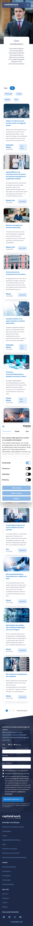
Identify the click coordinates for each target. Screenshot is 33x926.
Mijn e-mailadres (6, 763)
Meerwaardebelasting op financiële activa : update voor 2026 (16, 576)
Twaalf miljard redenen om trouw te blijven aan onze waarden (15, 527)
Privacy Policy (10, 805)
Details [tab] (17, 431)
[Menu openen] (28, 5)
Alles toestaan (16, 488)
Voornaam (5, 755)
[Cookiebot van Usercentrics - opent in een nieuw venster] (23, 426)
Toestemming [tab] (6, 431)
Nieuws (7, 100)
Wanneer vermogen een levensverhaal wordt (14, 226)
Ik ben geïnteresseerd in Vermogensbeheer (16, 771)
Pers (16, 100)
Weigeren (16, 498)
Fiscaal (19, 94)
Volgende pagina (22, 711)
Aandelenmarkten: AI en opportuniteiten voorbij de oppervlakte (15, 321)
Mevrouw (18, 745)
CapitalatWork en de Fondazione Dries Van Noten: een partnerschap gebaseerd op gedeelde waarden (16, 175)
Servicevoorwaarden (21, 805)
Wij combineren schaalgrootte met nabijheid (16, 675)
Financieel (8, 94)
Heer (11, 745)
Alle (12, 88)
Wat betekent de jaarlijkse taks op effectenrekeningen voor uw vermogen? (15, 627)
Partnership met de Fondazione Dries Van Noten (15, 273)
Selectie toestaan (16, 493)
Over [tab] (27, 431)
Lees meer (23, 147)
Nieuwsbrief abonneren (11, 799)
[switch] (28, 468)
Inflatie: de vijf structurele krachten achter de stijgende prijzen (16, 123)
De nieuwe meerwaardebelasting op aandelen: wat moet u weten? (16, 374)
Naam (3, 748)
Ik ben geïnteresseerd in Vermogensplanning (17, 774)
